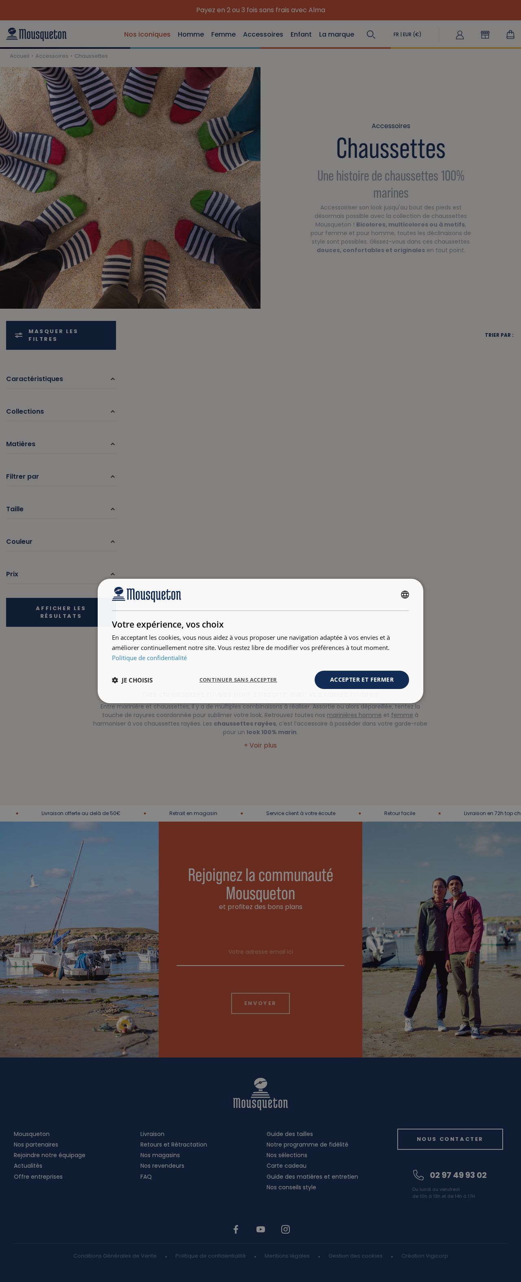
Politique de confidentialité (149, 658)
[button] (132, 680)
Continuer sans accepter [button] (238, 679)
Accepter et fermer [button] (362, 679)
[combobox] (405, 595)
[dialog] (260, 641)
